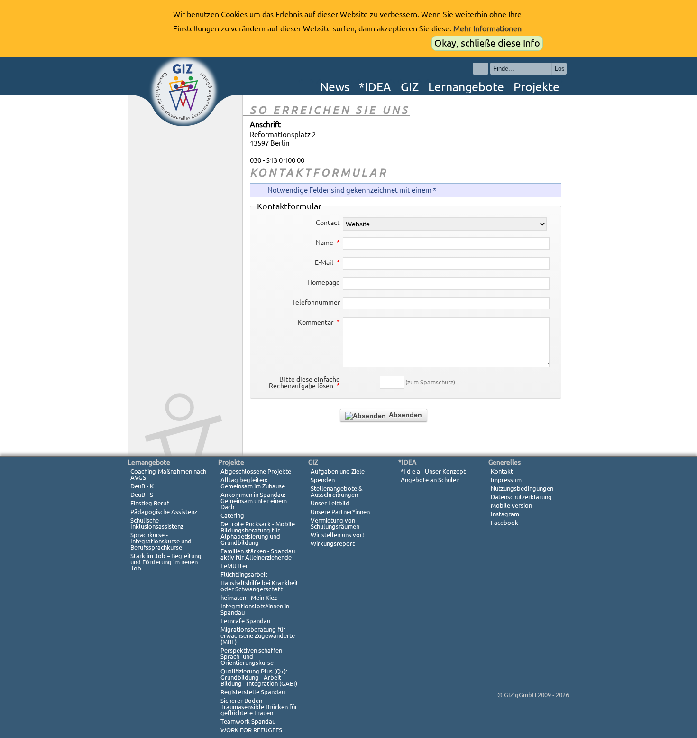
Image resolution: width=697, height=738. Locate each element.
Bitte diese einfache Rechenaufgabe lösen (304, 382)
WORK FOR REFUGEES (251, 730)
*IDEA (375, 86)
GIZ (410, 86)
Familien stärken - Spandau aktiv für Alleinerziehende (257, 554)
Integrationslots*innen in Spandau (254, 609)
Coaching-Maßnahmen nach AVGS (168, 474)
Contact (328, 222)
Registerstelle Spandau (252, 692)
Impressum (506, 479)
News (334, 86)
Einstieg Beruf (149, 503)
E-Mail (327, 262)
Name (328, 242)
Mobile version (511, 505)
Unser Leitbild (330, 503)
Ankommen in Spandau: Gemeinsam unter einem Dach (253, 500)
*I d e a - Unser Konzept (433, 471)
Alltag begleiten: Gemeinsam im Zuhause (252, 482)
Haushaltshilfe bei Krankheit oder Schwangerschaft (259, 585)
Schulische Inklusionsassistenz (156, 523)
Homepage (323, 282)
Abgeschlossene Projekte (255, 471)
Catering (232, 515)
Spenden (323, 479)
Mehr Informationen (487, 28)
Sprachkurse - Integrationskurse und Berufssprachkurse (161, 541)
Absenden (404, 415)
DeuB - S (141, 494)
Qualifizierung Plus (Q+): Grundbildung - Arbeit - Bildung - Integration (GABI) (258, 677)
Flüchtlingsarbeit (243, 574)
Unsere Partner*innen (340, 511)
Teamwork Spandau (247, 721)
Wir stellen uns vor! (337, 535)
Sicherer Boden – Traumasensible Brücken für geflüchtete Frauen (258, 706)
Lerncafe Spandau (245, 620)
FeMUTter (234, 565)
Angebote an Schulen (430, 479)
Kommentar (319, 322)
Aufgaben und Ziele (338, 471)
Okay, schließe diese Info (487, 42)
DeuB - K (142, 486)
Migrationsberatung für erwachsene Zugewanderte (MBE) (257, 635)
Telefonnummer (316, 302)
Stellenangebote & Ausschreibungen (337, 491)
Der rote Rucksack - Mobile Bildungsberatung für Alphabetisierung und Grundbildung (257, 533)
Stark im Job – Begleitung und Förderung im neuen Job (166, 561)
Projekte (536, 86)
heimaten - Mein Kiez (248, 597)
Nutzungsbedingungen (522, 488)
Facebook (504, 522)
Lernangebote (466, 86)
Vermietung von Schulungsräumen (335, 523)
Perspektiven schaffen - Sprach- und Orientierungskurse (252, 656)
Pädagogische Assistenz (163, 511)
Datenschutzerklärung (521, 497)
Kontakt (502, 471)
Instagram (505, 514)
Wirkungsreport (333, 543)
